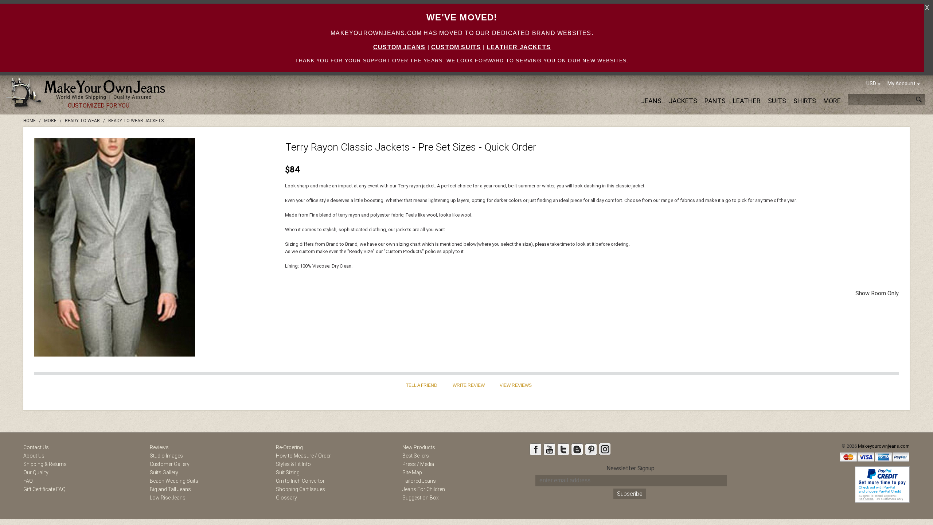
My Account (901, 83)
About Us (33, 456)
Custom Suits (456, 47)
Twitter (563, 449)
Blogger (577, 449)
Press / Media (418, 464)
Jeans (651, 101)
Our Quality (35, 472)
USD (871, 83)
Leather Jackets (519, 47)
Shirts (804, 101)
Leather (747, 101)
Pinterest (591, 449)
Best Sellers (415, 456)
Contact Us (36, 447)
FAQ (28, 481)
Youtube (549, 449)
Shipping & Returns (45, 464)
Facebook (535, 449)
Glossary (286, 498)
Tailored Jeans (419, 481)
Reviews (159, 447)
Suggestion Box (420, 498)
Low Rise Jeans (168, 498)
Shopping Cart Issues (300, 489)
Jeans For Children (423, 489)
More (832, 101)
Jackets (683, 101)
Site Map (412, 472)
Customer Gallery (170, 464)
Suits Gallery (164, 472)
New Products (418, 447)
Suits (777, 101)
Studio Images (166, 456)
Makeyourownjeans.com (884, 446)
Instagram (604, 449)
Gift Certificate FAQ (44, 489)
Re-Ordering (289, 447)
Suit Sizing (288, 472)
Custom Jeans (399, 47)
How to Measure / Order (303, 456)
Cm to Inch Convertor (300, 481)
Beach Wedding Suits (174, 481)
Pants (715, 101)
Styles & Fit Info (293, 464)
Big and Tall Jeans (170, 489)
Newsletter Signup (630, 468)
